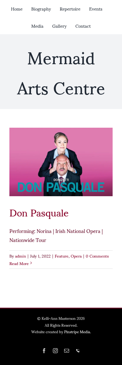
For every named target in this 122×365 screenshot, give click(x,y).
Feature (62, 256)
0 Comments (97, 256)
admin (20, 256)
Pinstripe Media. (77, 331)
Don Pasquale (39, 211)
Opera (76, 256)
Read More (19, 263)
